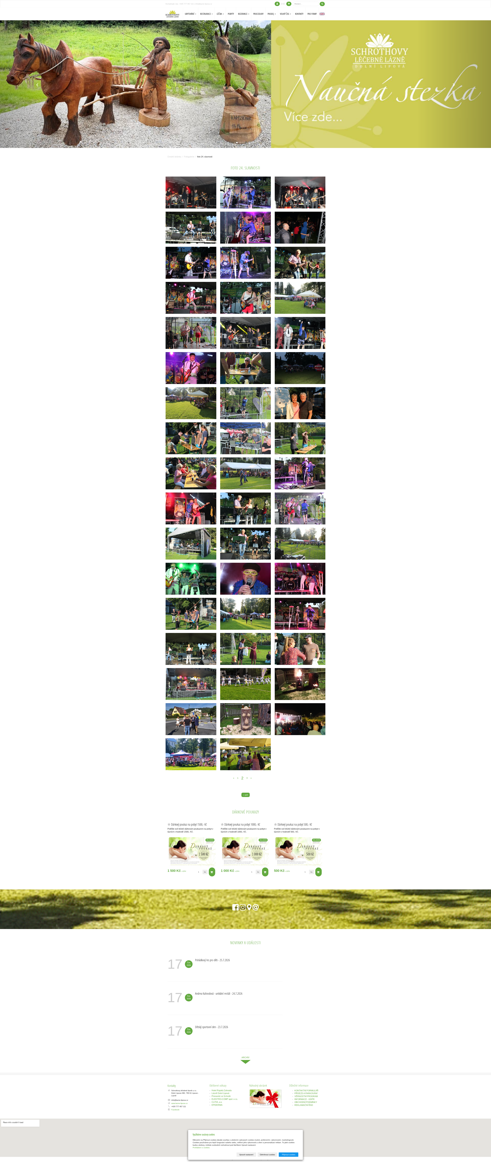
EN (322, 14)
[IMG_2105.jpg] (300, 228)
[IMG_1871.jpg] (300, 438)
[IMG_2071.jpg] (191, 579)
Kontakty (299, 13)
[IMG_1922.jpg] (245, 473)
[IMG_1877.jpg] (300, 649)
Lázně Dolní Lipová (220, 1093)
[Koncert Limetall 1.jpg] (300, 719)
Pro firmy (312, 13)
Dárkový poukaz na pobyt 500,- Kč (295, 824)
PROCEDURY (258, 13)
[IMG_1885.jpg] (191, 649)
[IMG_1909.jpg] (245, 544)
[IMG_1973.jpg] (245, 298)
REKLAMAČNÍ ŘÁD (303, 1105)
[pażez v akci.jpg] (300, 684)
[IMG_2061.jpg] (300, 579)
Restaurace (205, 13)
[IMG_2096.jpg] (300, 192)
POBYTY (231, 13)
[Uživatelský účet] (277, 4)
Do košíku (212, 872)
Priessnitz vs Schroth (221, 1096)
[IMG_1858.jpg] (191, 438)
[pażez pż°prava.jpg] (245, 719)
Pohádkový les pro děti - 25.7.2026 (212, 960)
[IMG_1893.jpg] (191, 228)
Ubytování (190, 13)
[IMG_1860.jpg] (191, 614)
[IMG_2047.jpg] (191, 368)
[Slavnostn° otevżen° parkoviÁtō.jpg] (191, 719)
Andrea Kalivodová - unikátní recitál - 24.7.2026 (218, 993)
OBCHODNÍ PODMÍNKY (305, 1102)
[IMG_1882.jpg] (191, 473)
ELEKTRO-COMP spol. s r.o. (225, 1099)
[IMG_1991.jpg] (300, 298)
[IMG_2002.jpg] (245, 438)
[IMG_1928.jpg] (300, 544)
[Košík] (288, 4)
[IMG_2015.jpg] (300, 614)
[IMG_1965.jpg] (300, 403)
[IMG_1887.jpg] (245, 508)
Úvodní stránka (174, 157)
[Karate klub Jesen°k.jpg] (245, 684)
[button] (37, 84)
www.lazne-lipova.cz (179, 1103)
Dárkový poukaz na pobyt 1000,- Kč (242, 824)
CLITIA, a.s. (217, 1102)
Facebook (175, 1110)
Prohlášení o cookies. (201, 1148)
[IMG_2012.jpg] (300, 473)
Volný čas (285, 13)
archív (245, 1057)
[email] (255, 906)
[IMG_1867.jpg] (245, 649)
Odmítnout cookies (267, 1155)
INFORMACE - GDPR (304, 1099)
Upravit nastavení (246, 1155)
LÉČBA (219, 13)
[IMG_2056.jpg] (300, 368)
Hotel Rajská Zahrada (222, 1090)
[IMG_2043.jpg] (191, 263)
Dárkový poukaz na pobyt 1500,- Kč (189, 824)
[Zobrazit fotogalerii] (265, 1098)
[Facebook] (235, 906)
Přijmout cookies (288, 1155)
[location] (249, 906)
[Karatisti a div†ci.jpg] (245, 754)
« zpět (245, 795)
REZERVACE (243, 13)
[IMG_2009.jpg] (191, 333)
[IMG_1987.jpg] (191, 684)
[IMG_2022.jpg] (245, 228)
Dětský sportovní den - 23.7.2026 (211, 1027)
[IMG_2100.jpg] (191, 192)
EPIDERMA (217, 1105)
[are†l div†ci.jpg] (191, 754)
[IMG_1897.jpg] (245, 614)
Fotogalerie (189, 157)
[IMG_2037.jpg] (245, 263)
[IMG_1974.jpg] (245, 192)
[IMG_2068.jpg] (191, 508)
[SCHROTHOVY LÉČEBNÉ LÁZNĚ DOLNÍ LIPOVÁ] (172, 13)
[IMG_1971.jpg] (191, 298)
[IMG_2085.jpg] (300, 333)
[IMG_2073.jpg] (245, 579)
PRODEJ (271, 13)
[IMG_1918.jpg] (300, 263)
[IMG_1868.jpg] (245, 368)
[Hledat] (322, 4)
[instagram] (243, 906)
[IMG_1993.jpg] (245, 403)
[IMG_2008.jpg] (300, 508)
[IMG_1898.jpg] (191, 544)
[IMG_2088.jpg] (245, 333)
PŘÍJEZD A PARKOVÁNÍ (305, 1093)
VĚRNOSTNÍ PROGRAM (306, 1096)
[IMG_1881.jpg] (191, 403)
